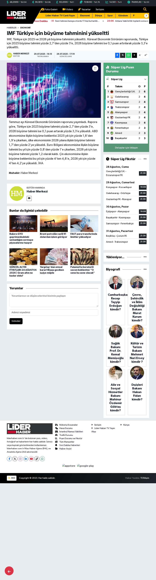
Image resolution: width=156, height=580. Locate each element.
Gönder (16, 321)
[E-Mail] (29, 198)
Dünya (98, 15)
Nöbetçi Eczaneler (68, 425)
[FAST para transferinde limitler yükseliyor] (84, 223)
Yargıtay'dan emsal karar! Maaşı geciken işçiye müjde (52, 270)
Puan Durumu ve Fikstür (70, 438)
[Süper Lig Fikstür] (145, 159)
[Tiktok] (36, 458)
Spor (110, 15)
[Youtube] (31, 458)
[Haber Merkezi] (16, 193)
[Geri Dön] (9, 570)
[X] (14, 458)
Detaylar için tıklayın (126, 147)
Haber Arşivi (65, 449)
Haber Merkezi (37, 191)
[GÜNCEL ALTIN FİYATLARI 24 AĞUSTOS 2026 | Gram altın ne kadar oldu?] (23, 256)
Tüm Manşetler (66, 442)
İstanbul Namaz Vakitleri (71, 431)
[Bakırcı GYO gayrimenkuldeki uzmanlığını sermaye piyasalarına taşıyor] (23, 223)
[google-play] (85, 465)
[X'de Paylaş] (122, 55)
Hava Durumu (66, 428)
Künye (126, 425)
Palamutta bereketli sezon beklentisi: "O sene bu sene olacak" (82, 270)
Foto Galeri (51, 9)
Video (69, 9)
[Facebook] (9, 458)
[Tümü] (145, 257)
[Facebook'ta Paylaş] (117, 55)
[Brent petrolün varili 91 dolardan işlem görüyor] (54, 223)
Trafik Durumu (66, 435)
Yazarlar (86, 9)
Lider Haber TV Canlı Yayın (60, 15)
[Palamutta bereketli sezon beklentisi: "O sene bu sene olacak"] (84, 256)
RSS (13, 478)
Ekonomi (85, 15)
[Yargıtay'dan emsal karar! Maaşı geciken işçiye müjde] (54, 256)
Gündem (123, 15)
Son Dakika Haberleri (69, 445)
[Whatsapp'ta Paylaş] (128, 55)
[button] (146, 16)
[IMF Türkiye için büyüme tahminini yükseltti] (54, 90)
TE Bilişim (144, 478)
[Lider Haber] (16, 15)
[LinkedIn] (25, 458)
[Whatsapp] (42, 458)
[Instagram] (20, 458)
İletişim (100, 9)
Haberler (11, 28)
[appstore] (69, 465)
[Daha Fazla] (134, 55)
